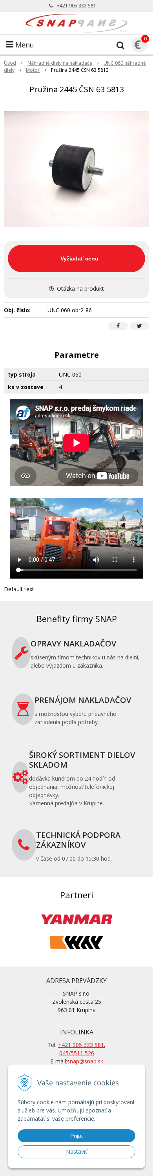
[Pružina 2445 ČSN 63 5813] (76, 169)
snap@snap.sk (85, 1061)
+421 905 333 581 (76, 5)
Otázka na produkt (79, 288)
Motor (33, 70)
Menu (23, 44)
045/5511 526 (76, 1053)
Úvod (10, 63)
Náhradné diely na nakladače (59, 63)
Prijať (76, 1135)
